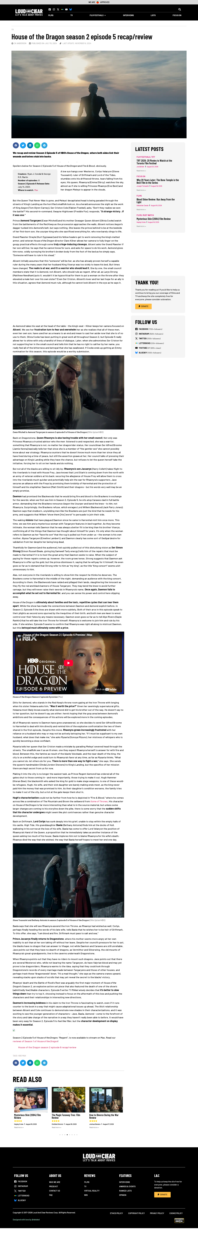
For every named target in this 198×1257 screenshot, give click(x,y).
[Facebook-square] (49, 9)
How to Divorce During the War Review (104, 1116)
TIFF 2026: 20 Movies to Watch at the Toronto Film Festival (154, 162)
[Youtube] (66, 9)
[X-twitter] (58, 9)
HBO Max (22, 1056)
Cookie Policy (176, 1213)
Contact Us (54, 1191)
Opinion (122, 1195)
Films (86, 1182)
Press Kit (53, 1186)
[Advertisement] (70, 305)
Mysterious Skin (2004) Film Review (27, 1116)
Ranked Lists (125, 1191)
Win (86, 1195)
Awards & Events (127, 1186)
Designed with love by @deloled (26, 1219)
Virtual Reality (91, 1191)
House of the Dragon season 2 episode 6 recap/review (47, 1047)
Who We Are (54, 1182)
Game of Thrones (99, 801)
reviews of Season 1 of (35, 1041)
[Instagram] (54, 9)
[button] (179, 9)
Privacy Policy (157, 1213)
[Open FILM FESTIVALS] (105, 15)
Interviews (124, 1182)
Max (36, 190)
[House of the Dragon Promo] (14, 1030)
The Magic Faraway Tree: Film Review (66, 1116)
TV (12, 29)
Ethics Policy (116, 1213)
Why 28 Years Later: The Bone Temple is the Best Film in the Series (158, 181)
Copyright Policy (136, 1213)
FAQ (50, 1195)
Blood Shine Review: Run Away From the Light (156, 201)
